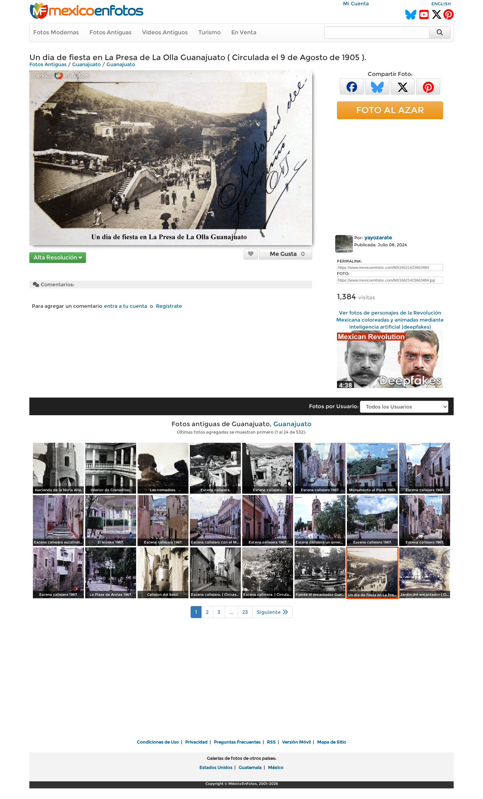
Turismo (209, 32)
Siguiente (269, 612)
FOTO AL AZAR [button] (390, 110)
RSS (271, 742)
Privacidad (196, 742)
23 (245, 612)
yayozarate (378, 237)
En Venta (243, 32)
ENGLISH (441, 3)
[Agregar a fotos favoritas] (251, 254)
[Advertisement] (390, 175)
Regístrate (169, 306)
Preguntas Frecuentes (237, 742)
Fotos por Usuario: (334, 406)
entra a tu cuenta (125, 306)
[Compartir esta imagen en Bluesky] (377, 86)
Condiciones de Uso (158, 742)
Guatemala (250, 767)
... (231, 612)
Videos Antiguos (165, 32)
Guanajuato (86, 64)
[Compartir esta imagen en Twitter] (403, 86)
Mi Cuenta (356, 3)
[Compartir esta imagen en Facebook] (352, 86)
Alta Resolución (56, 257)
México (276, 767)
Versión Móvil (296, 742)
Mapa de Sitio (331, 742)
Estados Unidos (215, 767)
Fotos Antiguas (110, 32)
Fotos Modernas (56, 32)
